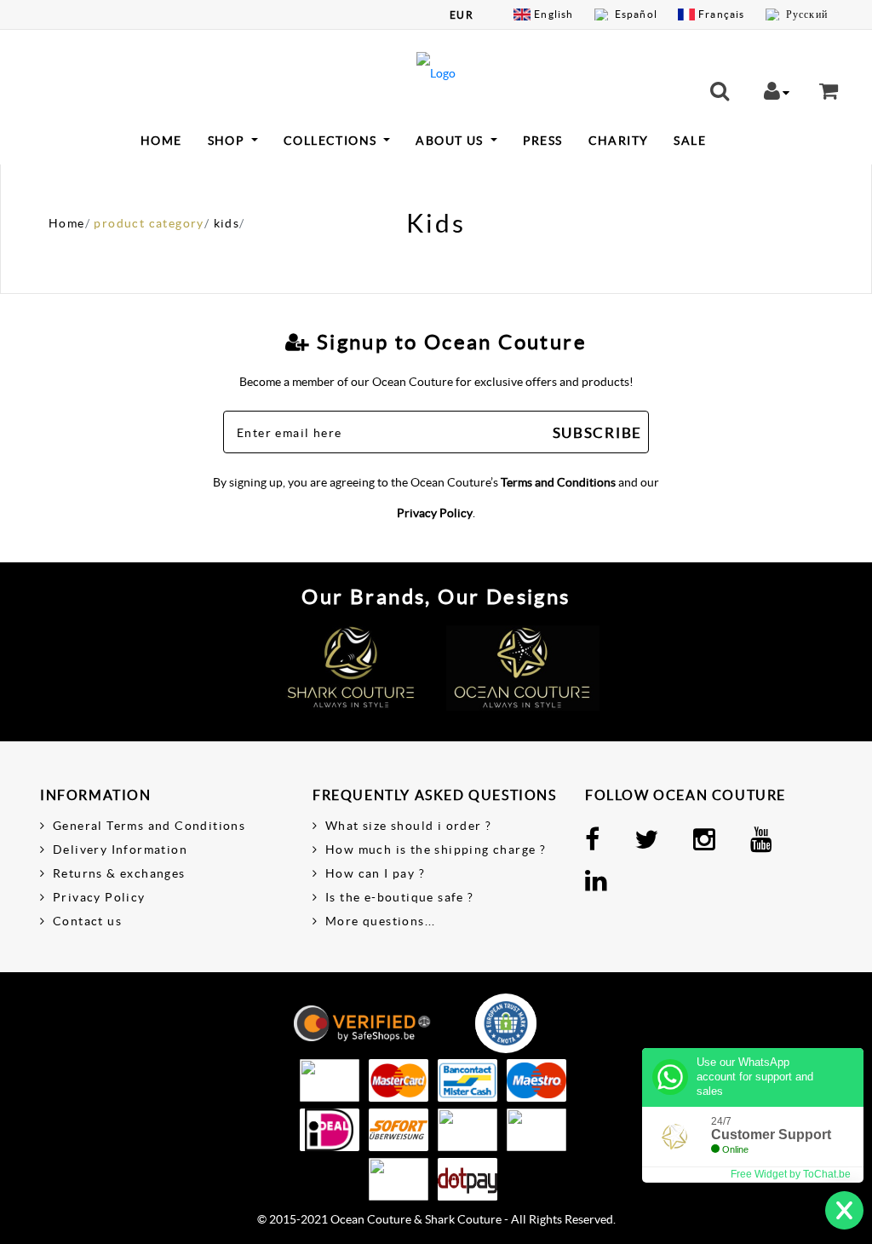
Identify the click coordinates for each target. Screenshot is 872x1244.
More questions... (380, 921)
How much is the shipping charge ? (435, 849)
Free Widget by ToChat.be (791, 1174)
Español (636, 14)
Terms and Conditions (558, 482)
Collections (332, 140)
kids (227, 223)
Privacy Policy (435, 513)
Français (721, 14)
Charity (618, 140)
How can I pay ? (375, 873)
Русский (807, 14)
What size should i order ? (408, 825)
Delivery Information (120, 849)
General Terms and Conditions (149, 825)
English (553, 14)
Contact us (87, 921)
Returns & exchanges (119, 873)
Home (161, 140)
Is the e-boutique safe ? (399, 897)
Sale (690, 140)
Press (543, 140)
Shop (228, 140)
